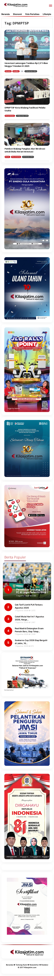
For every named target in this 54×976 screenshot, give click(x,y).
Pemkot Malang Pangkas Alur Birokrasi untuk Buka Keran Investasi (25, 150)
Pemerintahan (9, 116)
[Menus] (51, 6)
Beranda (9, 965)
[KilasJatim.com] (15, 4)
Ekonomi (8, 71)
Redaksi (44, 965)
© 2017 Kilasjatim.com (27, 967)
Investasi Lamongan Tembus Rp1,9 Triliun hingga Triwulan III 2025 (26, 64)
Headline (16, 71)
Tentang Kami (21, 965)
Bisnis (7, 157)
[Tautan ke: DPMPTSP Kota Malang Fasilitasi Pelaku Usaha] (27, 92)
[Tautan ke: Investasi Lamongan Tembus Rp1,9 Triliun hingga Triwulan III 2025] (27, 45)
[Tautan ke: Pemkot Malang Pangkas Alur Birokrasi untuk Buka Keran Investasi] (27, 134)
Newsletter (34, 965)
